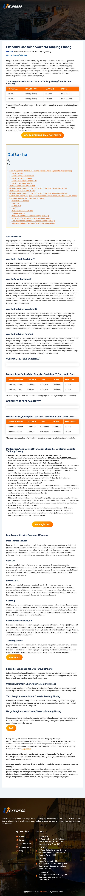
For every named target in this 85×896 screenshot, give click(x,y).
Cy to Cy (15, 203)
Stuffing (15, 208)
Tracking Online (18, 213)
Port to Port (16, 206)
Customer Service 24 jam (22, 211)
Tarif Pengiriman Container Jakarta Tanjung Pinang (33, 221)
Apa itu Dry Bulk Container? (23, 176)
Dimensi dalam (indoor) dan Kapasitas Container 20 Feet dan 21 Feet (38, 188)
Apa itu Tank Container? (22, 178)
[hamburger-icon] (58, 6)
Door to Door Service (20, 201)
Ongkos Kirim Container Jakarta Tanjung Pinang (32, 218)
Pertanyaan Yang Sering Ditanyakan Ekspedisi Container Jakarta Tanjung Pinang (43, 196)
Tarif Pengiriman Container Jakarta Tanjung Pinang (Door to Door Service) (40, 171)
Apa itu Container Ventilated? (24, 181)
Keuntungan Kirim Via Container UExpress (26, 198)
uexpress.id (26, 749)
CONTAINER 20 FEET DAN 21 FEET (22, 186)
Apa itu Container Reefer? (22, 183)
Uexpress (43, 891)
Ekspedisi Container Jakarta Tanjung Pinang (30, 216)
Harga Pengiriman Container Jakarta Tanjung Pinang (34, 223)
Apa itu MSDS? (18, 173)
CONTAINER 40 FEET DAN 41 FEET (22, 191)
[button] (42, 156)
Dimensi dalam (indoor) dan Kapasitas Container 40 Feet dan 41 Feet (38, 193)
